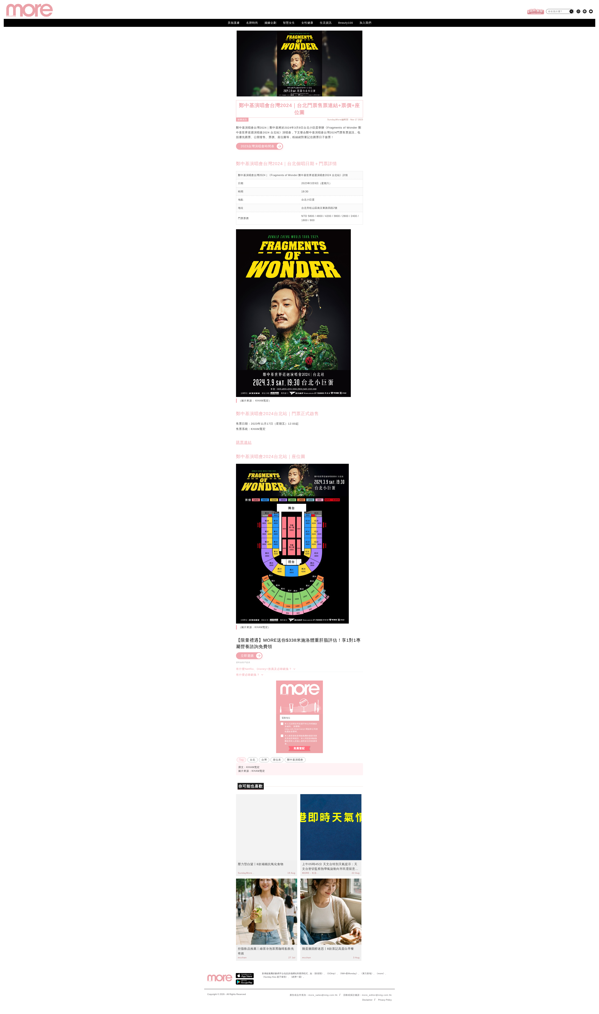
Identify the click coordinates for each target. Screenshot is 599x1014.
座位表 (277, 759)
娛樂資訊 (242, 119)
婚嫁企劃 (270, 22)
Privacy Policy (385, 1000)
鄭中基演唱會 (295, 759)
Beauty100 (345, 22)
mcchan (242, 957)
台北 (252, 759)
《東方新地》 (366, 973)
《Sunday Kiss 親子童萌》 (275, 977)
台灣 (264, 759)
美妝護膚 (234, 22)
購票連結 (244, 442)
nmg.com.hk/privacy (294, 729)
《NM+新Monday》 (348, 973)
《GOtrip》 (331, 973)
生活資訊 (326, 22)
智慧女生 (289, 22)
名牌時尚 (252, 22)
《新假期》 (318, 973)
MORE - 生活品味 (311, 873)
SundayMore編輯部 (337, 119)
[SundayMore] (29, 10)
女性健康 (307, 22)
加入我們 (365, 22)
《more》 (380, 973)
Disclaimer (367, 1000)
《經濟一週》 (296, 977)
